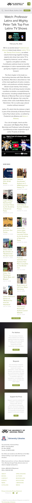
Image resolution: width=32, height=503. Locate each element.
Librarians (20, 483)
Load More (16, 318)
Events (4, 480)
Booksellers (20, 478)
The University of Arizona (8, 502)
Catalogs (5, 485)
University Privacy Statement (14, 491)
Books (4, 476)
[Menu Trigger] (28, 4)
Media (18, 485)
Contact (5, 478)
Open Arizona (21, 474)
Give (16, 415)
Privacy (3, 491)
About (4, 474)
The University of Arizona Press (15, 3)
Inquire (16, 349)
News (3, 483)
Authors (19, 476)
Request (16, 385)
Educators (20, 480)
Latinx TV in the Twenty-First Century (17, 51)
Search (27, 10)
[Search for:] (16, 10)
